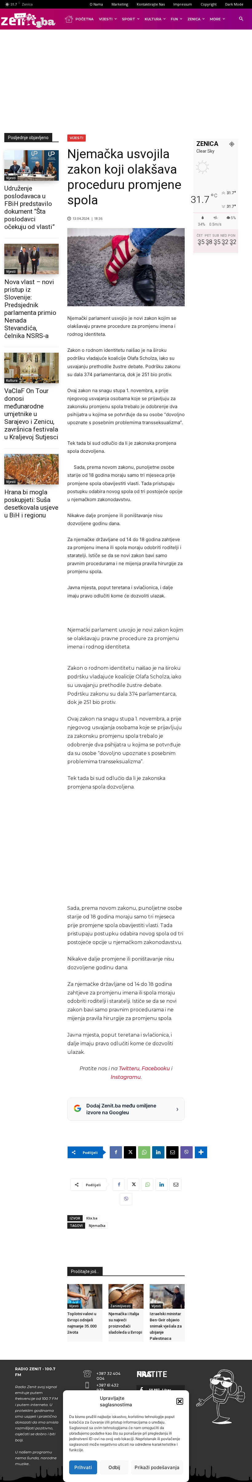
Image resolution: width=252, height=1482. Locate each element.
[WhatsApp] (144, 1152)
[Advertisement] (128, 80)
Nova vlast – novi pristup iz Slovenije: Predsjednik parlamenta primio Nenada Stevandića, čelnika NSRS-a (30, 308)
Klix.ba (91, 1218)
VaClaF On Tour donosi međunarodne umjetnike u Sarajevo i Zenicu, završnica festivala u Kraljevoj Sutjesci (31, 414)
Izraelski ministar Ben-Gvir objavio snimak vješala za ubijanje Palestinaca (166, 1326)
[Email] (172, 1152)
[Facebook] (116, 1152)
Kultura (12, 380)
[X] (130, 1152)
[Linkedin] (158, 1152)
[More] (201, 1152)
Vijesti (11, 178)
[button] (180, 1401)
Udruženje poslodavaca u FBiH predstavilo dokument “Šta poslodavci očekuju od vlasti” (29, 208)
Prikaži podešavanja (157, 1467)
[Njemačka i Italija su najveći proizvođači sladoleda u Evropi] (126, 1296)
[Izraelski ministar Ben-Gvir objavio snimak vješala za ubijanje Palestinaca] (167, 1296)
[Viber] (186, 1152)
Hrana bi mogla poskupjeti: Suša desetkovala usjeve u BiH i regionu (31, 503)
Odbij (114, 1467)
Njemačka (97, 1225)
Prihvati (83, 1467)
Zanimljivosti (120, 1306)
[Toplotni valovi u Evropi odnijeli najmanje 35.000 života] (84, 1296)
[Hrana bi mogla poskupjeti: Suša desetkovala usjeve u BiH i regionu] (31, 469)
